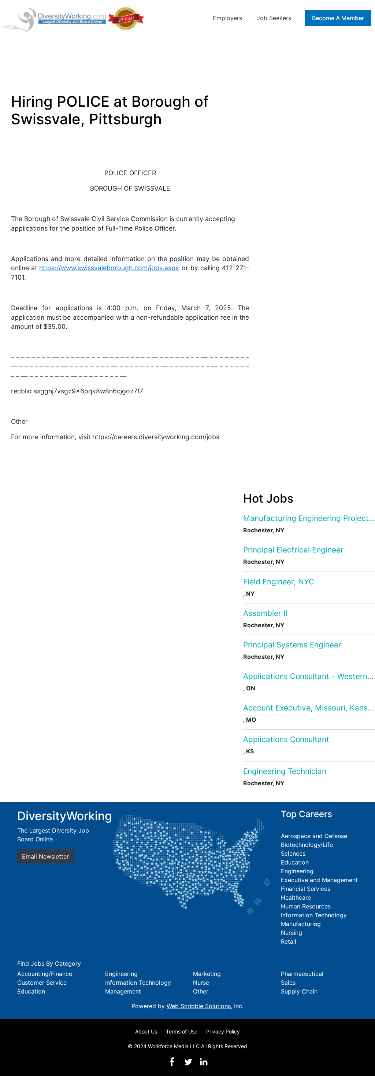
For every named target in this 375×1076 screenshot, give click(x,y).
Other (200, 991)
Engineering (297, 871)
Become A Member (338, 18)
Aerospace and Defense (314, 836)
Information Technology (314, 915)
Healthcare (296, 897)
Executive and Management (319, 880)
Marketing (207, 973)
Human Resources (306, 906)
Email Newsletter (45, 856)
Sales (288, 982)
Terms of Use (181, 1031)
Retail (288, 941)
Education (295, 862)
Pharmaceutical (302, 973)
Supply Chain (299, 991)
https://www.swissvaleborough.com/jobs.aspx (109, 268)
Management (123, 991)
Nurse (201, 982)
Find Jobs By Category (49, 963)
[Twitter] (188, 1062)
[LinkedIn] (203, 1062)
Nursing (291, 932)
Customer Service (42, 982)
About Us (146, 1031)
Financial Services (305, 888)
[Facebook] (172, 1062)
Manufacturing (301, 924)
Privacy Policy (223, 1031)
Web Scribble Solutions (199, 1006)
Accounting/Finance (44, 973)
